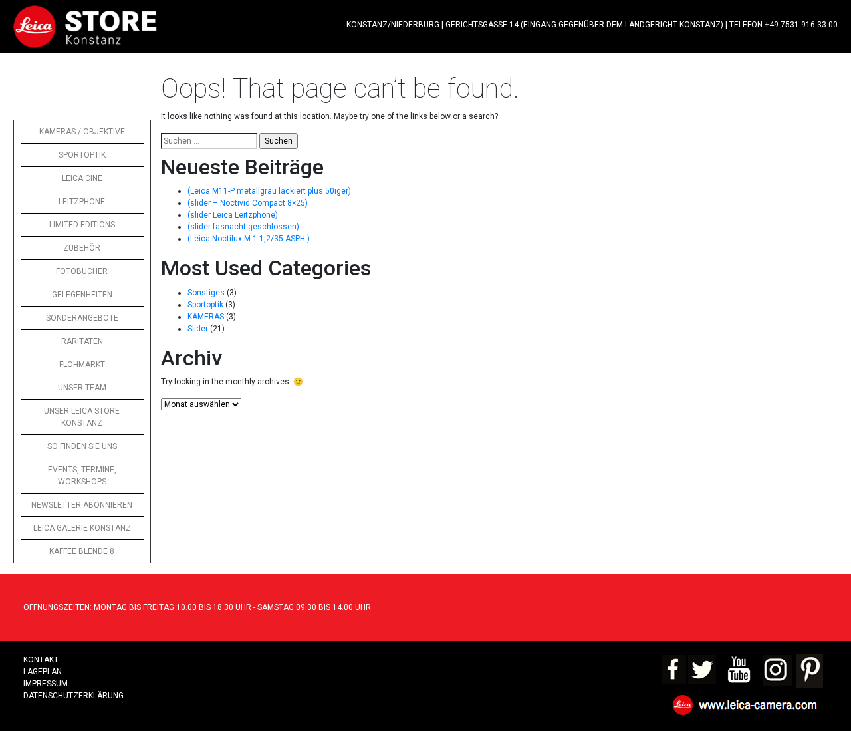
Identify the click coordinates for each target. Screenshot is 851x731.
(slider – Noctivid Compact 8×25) (247, 203)
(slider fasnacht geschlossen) (243, 226)
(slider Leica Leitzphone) (232, 214)
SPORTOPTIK (82, 155)
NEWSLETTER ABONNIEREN (81, 505)
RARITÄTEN (82, 341)
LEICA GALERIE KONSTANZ (82, 528)
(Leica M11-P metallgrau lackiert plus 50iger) (269, 191)
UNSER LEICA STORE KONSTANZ (82, 417)
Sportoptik (205, 304)
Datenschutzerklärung (73, 695)
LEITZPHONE (82, 201)
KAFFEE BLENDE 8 (81, 551)
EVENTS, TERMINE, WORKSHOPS (82, 475)
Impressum (45, 683)
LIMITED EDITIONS (82, 224)
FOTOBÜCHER (82, 271)
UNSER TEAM (82, 387)
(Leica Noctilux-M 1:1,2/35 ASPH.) (248, 238)
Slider (197, 328)
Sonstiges (206, 292)
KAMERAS (205, 316)
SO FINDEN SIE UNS (82, 446)
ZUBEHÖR (81, 248)
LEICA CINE (82, 178)
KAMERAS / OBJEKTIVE (82, 131)
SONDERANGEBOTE (82, 318)
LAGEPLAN (42, 671)
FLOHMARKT (82, 364)
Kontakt (41, 659)
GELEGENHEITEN (82, 294)
